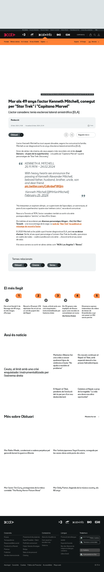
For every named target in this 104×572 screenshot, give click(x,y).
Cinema (35, 265)
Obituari (14, 135)
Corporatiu (81, 34)
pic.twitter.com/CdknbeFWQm (44, 186)
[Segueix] (21, 135)
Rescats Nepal (44, 30)
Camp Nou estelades (86, 30)
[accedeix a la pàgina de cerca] (95, 35)
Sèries (52, 265)
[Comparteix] (72, 135)
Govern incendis (54, 30)
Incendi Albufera (34, 30)
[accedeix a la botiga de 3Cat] (91, 35)
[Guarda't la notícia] (66, 135)
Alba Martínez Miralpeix (69, 316)
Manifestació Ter (74, 30)
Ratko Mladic (64, 30)
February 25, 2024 (36, 195)
